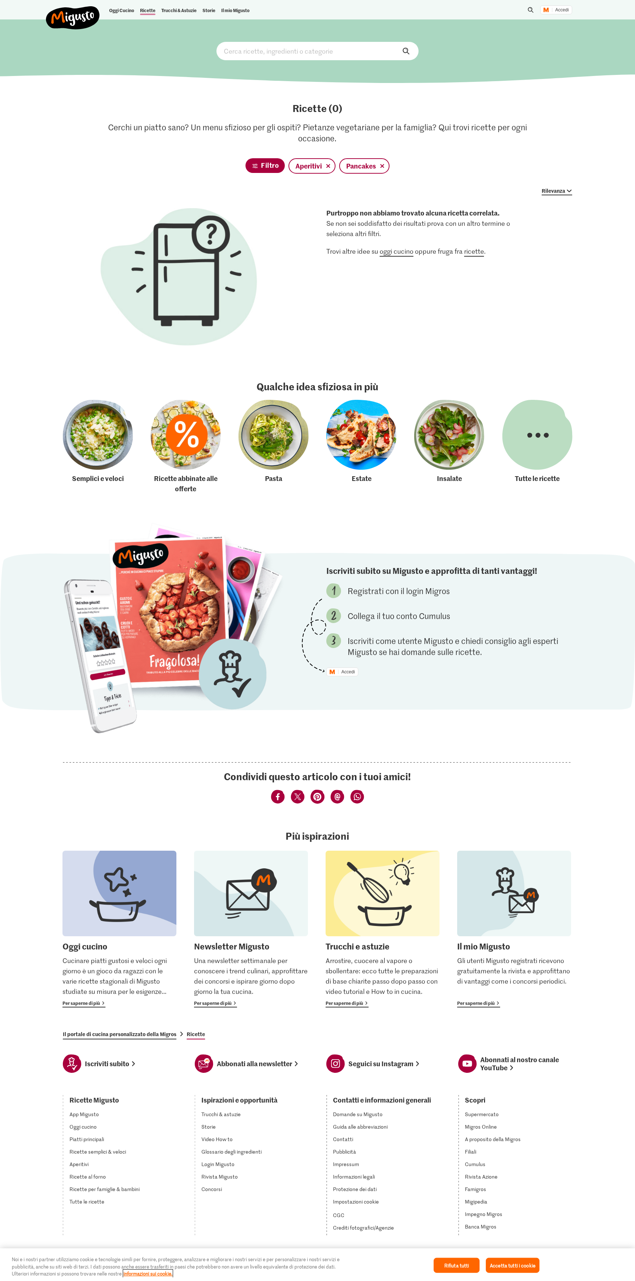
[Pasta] (273, 447)
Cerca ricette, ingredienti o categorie (317, 51)
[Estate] (361, 447)
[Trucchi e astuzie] (383, 929)
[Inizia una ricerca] (530, 10)
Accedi (562, 9)
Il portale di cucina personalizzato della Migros (119, 1033)
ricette (474, 251)
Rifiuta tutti (456, 1265)
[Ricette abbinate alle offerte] (186, 447)
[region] (317, 1264)
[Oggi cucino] (119, 929)
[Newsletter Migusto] (251, 929)
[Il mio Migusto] (514, 929)
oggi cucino (396, 251)
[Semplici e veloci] (98, 447)
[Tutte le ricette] (537, 447)
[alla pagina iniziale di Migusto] (73, 11)
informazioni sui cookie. (147, 1273)
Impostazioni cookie (356, 1201)
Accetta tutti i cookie (512, 1265)
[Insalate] (449, 447)
